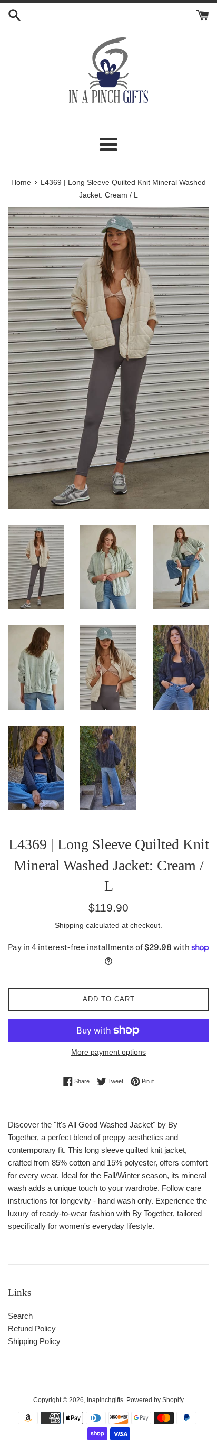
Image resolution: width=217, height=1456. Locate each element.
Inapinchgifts (105, 1400)
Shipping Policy (34, 1341)
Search (20, 1315)
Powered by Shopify (155, 1400)
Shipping (69, 925)
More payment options (108, 1052)
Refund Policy (32, 1328)
